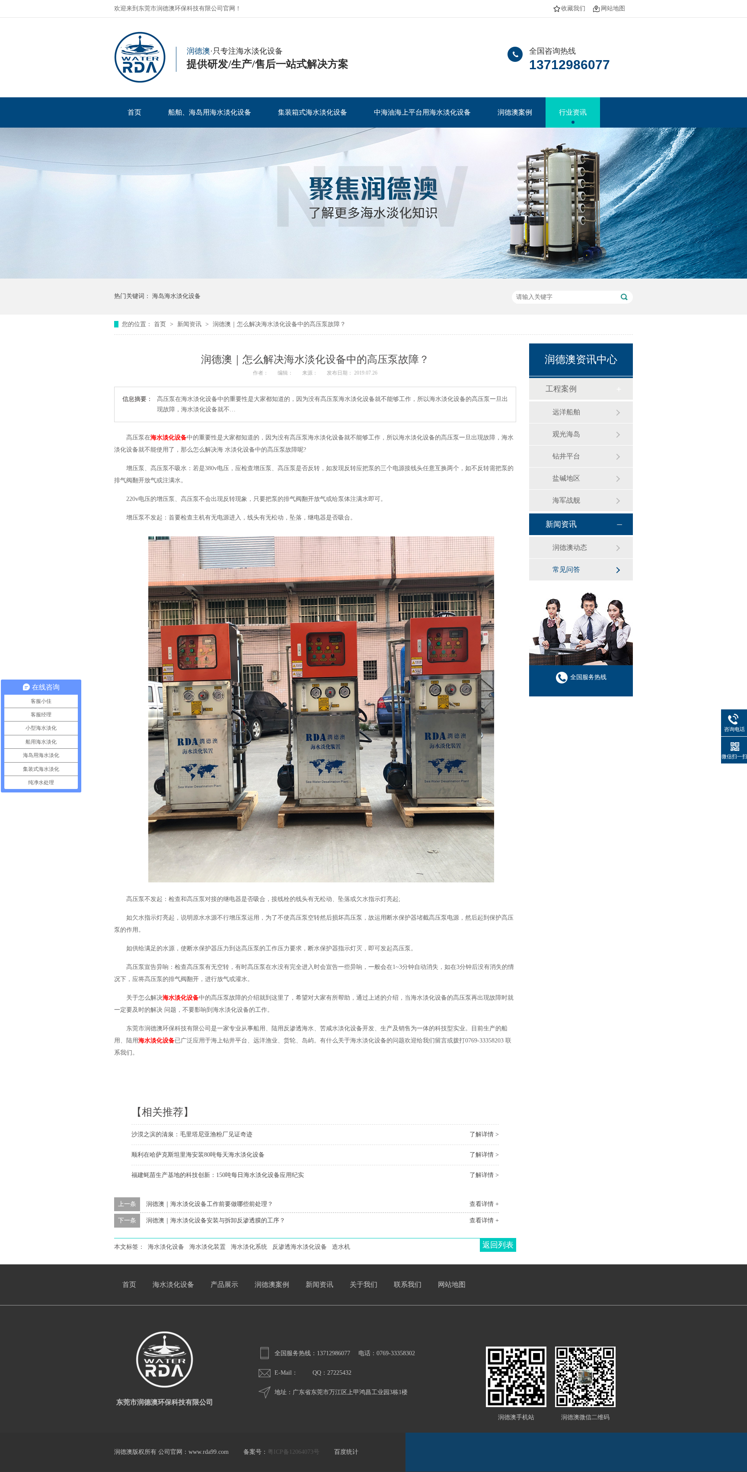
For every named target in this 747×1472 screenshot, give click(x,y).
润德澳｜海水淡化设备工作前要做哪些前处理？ (209, 1204)
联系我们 (407, 1284)
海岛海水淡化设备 (176, 296)
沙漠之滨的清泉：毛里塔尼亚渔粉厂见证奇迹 (191, 1134)
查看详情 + (484, 1204)
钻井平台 (566, 456)
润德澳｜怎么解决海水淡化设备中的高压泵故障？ (279, 324)
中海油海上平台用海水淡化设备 (422, 112)
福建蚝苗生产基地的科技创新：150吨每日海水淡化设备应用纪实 (217, 1175)
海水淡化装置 (207, 1247)
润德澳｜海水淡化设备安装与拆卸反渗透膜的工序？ (215, 1220)
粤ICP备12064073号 (293, 1452)
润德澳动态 (569, 547)
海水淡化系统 (249, 1247)
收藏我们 (573, 8)
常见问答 (566, 569)
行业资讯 (573, 112)
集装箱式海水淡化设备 (312, 112)
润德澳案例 (515, 112)
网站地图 (613, 8)
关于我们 (363, 1284)
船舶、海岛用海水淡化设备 (209, 112)
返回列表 (498, 1245)
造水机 (341, 1247)
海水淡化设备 (156, 1040)
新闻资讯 (190, 324)
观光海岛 (566, 434)
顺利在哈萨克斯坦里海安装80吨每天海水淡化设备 (198, 1154)
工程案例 (561, 389)
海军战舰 (566, 500)
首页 (134, 112)
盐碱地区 (566, 478)
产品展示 (224, 1284)
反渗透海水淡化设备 (299, 1247)
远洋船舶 (566, 412)
